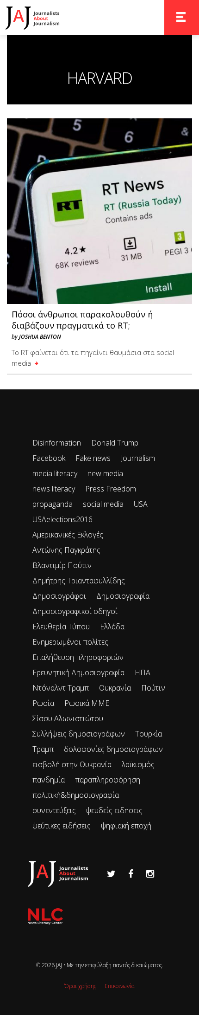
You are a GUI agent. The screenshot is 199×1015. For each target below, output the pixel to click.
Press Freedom (110, 489)
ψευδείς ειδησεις (114, 810)
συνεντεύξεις (54, 810)
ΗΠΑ (142, 672)
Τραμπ (43, 749)
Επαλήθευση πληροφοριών (78, 657)
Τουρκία (148, 734)
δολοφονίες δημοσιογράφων (113, 749)
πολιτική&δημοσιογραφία (75, 795)
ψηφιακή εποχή (126, 826)
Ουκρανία (115, 688)
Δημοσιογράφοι (59, 596)
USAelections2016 (62, 519)
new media (105, 473)
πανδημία (48, 780)
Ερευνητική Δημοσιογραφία (78, 672)
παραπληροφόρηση (107, 780)
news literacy (53, 489)
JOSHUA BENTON (40, 337)
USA (141, 504)
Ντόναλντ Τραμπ (60, 688)
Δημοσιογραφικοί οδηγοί (75, 611)
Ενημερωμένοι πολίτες (70, 642)
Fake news (93, 458)
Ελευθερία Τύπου (61, 626)
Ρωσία (43, 703)
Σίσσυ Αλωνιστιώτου (67, 718)
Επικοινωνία (120, 986)
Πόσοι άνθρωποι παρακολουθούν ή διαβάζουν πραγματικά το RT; (82, 320)
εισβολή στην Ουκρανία (72, 764)
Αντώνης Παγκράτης (66, 550)
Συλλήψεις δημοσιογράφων (78, 734)
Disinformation (56, 443)
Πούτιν (153, 688)
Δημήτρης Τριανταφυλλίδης (78, 580)
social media (103, 504)
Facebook (48, 458)
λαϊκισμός (138, 764)
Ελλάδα (112, 626)
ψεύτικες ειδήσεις (61, 826)
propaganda (52, 504)
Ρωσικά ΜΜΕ (86, 703)
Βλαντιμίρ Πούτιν (62, 565)
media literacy (54, 473)
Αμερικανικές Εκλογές (67, 535)
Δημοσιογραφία (122, 596)
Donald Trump (114, 443)
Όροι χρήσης (80, 986)
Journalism (138, 458)
